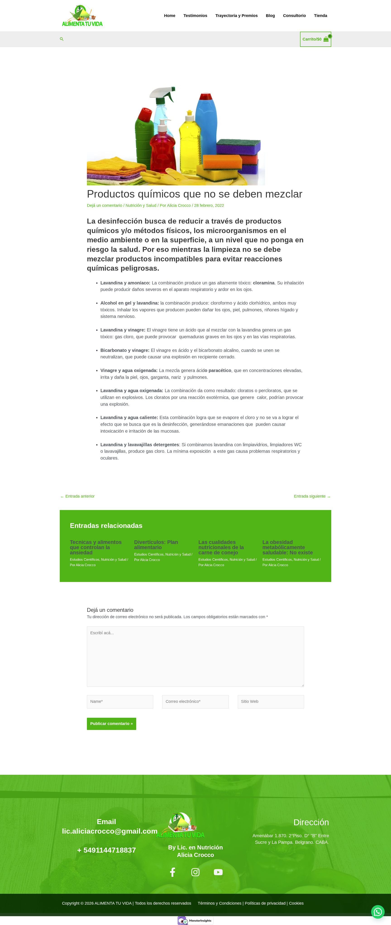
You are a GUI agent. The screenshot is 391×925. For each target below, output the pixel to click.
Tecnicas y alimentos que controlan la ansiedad (96, 547)
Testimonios (195, 15)
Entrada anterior (77, 496)
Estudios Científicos (84, 559)
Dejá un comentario (104, 205)
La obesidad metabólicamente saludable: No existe (287, 547)
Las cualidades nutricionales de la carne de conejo (221, 547)
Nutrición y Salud (141, 205)
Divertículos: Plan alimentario (156, 544)
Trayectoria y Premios (236, 15)
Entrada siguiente (312, 496)
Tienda (320, 15)
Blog (270, 15)
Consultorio (294, 15)
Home (169, 15)
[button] (62, 39)
